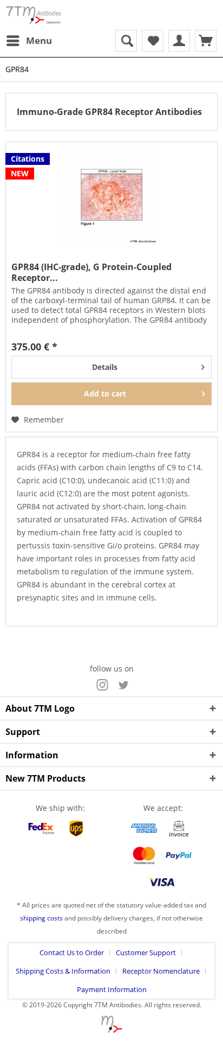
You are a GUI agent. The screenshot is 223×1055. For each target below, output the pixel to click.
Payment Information (112, 989)
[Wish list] (152, 41)
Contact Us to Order (72, 952)
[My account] (179, 41)
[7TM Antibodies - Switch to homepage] (33, 14)
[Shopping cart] (206, 41)
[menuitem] (28, 41)
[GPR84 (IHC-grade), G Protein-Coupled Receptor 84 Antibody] (111, 196)
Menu (39, 40)
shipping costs (41, 918)
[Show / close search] (126, 41)
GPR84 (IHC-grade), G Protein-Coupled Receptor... (91, 272)
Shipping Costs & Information (63, 971)
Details (104, 367)
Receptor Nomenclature (161, 971)
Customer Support (146, 952)
